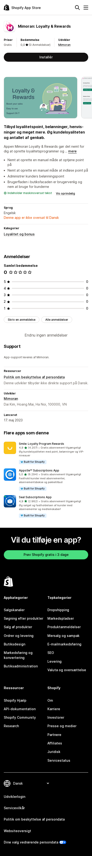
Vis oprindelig (65, 193)
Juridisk (53, 752)
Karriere (53, 709)
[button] (46, 453)
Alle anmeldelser (56, 319)
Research (11, 726)
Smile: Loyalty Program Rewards (41, 443)
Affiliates (54, 743)
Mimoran (64, 45)
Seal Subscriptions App (35, 497)
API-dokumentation (20, 709)
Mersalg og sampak (63, 636)
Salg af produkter (18, 627)
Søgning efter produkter (23, 618)
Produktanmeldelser (64, 627)
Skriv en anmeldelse (21, 319)
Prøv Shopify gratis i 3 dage (46, 555)
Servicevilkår (14, 808)
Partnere (54, 735)
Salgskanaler (14, 610)
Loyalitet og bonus (19, 234)
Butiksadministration (21, 666)
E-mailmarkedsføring (64, 644)
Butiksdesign (14, 644)
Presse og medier (61, 726)
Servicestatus (58, 760)
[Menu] (86, 7)
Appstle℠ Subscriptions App (39, 470)
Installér (46, 57)
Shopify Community (20, 717)
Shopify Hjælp (15, 700)
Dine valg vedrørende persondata (31, 842)
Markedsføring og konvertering (18, 655)
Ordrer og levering (18, 636)
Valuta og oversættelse (66, 670)
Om (50, 700)
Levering (54, 661)
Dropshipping (58, 610)
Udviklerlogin (14, 797)
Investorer (55, 717)
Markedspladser (60, 618)
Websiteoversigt (17, 831)
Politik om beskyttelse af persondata (34, 377)
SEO (50, 653)
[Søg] (77, 7)
